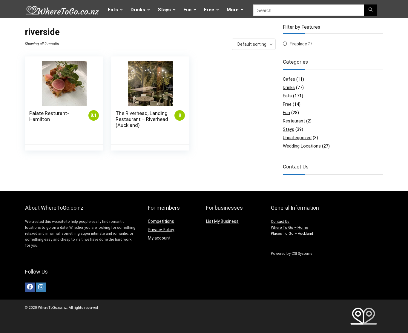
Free (209, 10)
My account (159, 238)
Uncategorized (297, 137)
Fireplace (298, 44)
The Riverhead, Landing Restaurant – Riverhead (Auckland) (142, 119)
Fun (187, 10)
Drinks (138, 10)
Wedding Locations (302, 146)
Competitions (161, 221)
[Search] (370, 10)
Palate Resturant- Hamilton (49, 116)
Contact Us (280, 221)
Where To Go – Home (289, 227)
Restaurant (294, 121)
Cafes (289, 79)
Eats (113, 10)
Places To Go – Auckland (292, 233)
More (233, 10)
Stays (164, 10)
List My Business (222, 221)
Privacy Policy (161, 229)
